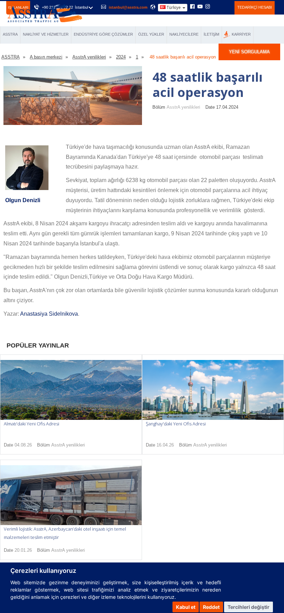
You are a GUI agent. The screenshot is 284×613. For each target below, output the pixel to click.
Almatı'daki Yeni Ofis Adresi (31, 424)
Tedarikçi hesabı (254, 7)
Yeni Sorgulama (249, 51)
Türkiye (174, 7)
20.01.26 (23, 550)
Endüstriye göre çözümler (103, 34)
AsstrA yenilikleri (183, 107)
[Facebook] (192, 7)
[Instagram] (207, 7)
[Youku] (225, 6)
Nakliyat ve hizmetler (46, 34)
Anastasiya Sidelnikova (49, 314)
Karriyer (241, 34)
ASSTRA (10, 34)
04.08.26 (23, 445)
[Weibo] (216, 6)
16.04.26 (165, 445)
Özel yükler (151, 34)
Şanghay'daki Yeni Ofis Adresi (176, 424)
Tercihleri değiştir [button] (248, 607)
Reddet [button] (211, 607)
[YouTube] (200, 7)
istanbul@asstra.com (128, 7)
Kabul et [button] (185, 607)
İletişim (211, 34)
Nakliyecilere (183, 34)
